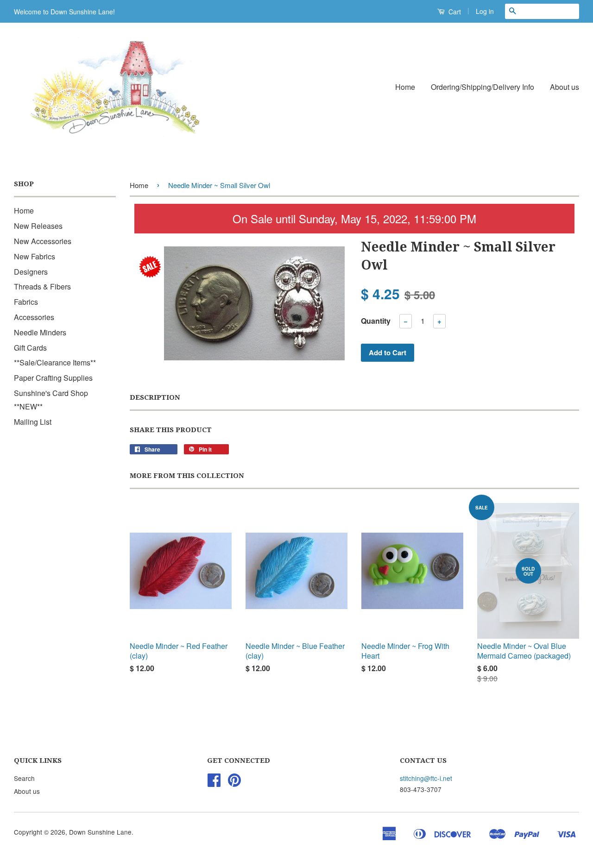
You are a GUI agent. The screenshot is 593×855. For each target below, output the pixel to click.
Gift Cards (30, 347)
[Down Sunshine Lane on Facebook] (214, 782)
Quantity (376, 320)
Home (405, 87)
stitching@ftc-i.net (426, 778)
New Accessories (42, 241)
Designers (31, 271)
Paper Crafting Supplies (53, 377)
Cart (454, 11)
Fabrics (26, 301)
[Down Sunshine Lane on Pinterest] (234, 782)
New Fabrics (34, 256)
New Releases (38, 225)
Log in (485, 11)
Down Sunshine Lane (100, 831)
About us (564, 87)
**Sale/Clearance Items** (55, 362)
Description (155, 397)
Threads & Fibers (42, 286)
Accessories (34, 317)
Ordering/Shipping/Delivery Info (482, 87)
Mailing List (32, 421)
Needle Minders (40, 332)
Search (24, 778)
